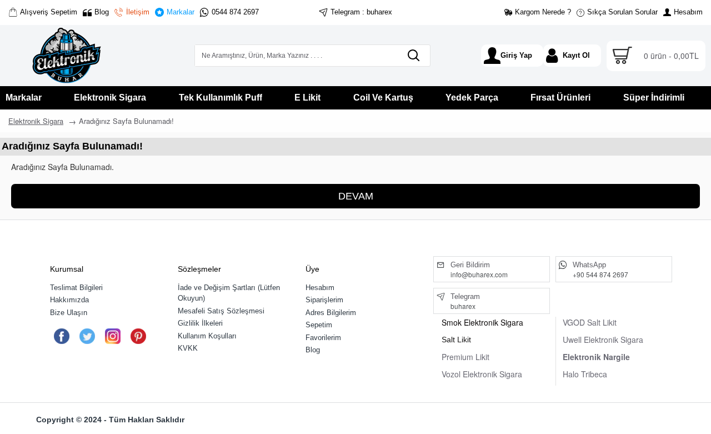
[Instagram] (112, 336)
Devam (355, 196)
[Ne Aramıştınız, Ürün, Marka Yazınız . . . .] (413, 55)
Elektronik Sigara (35, 121)
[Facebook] (61, 336)
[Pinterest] (138, 336)
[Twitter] (87, 336)
